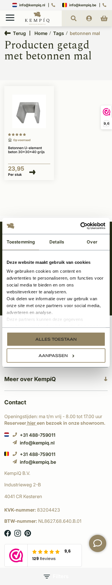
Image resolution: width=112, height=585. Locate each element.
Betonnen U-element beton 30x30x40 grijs (26, 150)
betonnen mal (85, 33)
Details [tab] (56, 241)
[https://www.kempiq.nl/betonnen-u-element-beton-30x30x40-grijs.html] (29, 111)
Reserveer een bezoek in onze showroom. (54, 423)
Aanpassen (53, 355)
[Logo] (37, 24)
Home (40, 33)
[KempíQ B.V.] (56, 473)
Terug (19, 33)
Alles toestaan (56, 339)
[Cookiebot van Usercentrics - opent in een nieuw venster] (80, 226)
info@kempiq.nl (32, 5)
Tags (58, 33)
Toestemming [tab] (21, 241)
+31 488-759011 (37, 434)
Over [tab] (92, 241)
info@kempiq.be (82, 5)
